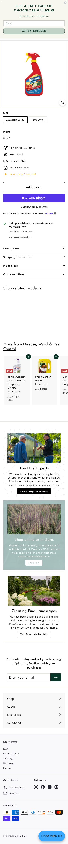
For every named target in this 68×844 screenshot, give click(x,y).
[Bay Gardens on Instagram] (36, 787)
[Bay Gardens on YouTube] (50, 787)
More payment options (34, 206)
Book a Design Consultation (34, 491)
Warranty (8, 763)
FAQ (5, 748)
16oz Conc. (38, 119)
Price (6, 131)
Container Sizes (13, 274)
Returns (7, 768)
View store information (20, 237)
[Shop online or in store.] (34, 519)
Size (5, 113)
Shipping (8, 758)
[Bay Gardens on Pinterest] (56, 787)
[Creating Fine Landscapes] (34, 591)
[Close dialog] (65, 2)
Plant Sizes (10, 265)
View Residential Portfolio (33, 634)
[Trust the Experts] (34, 448)
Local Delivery (11, 753)
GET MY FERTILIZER (34, 31)
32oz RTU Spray (15, 119)
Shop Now (34, 562)
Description (11, 248)
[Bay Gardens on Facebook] (43, 787)
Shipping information (17, 257)
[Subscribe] (55, 677)
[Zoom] (62, 102)
